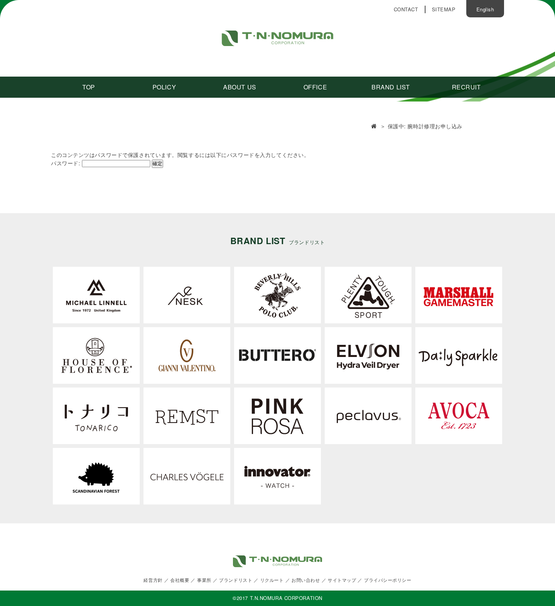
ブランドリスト (235, 580)
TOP (88, 87)
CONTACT (406, 9)
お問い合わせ (305, 580)
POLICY (164, 87)
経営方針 (152, 580)
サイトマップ (342, 580)
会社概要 (179, 580)
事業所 (204, 580)
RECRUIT (466, 87)
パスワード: (66, 163)
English (485, 9)
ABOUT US (239, 87)
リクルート (272, 580)
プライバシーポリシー (388, 580)
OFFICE (315, 87)
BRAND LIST (391, 87)
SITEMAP (444, 9)
